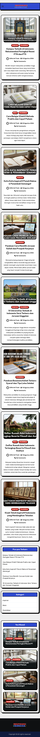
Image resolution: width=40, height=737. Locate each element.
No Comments (21, 61)
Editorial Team (14, 58)
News (15, 113)
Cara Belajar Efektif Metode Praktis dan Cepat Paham (20, 117)
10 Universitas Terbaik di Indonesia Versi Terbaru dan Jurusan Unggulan (20, 313)
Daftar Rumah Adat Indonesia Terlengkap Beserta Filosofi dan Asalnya (20, 448)
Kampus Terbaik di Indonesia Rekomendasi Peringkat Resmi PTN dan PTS (20, 51)
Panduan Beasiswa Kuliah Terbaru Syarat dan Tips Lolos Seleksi (20, 382)
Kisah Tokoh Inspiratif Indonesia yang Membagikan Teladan (20, 514)
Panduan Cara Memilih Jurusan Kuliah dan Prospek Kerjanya (20, 247)
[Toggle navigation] (2, 6)
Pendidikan (24, 45)
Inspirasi (15, 45)
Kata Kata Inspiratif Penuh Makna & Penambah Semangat (20, 182)
